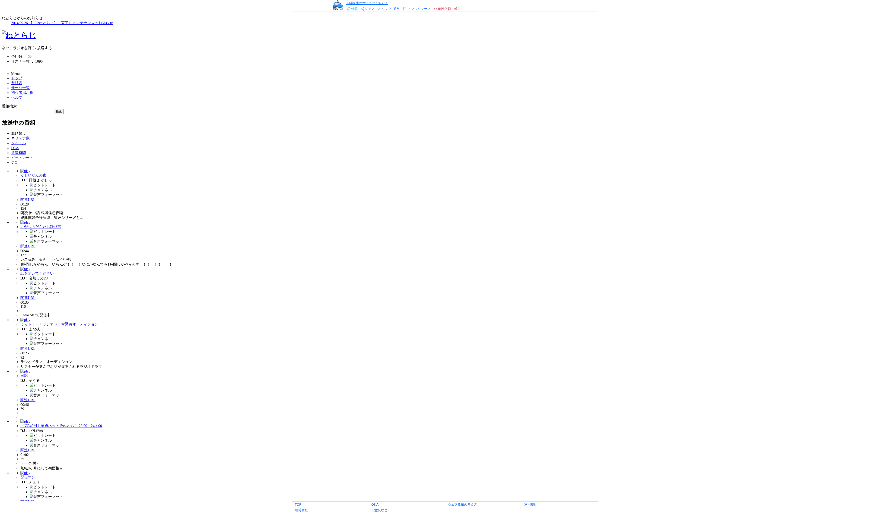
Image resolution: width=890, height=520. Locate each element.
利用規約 (530, 504)
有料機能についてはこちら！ (367, 3)
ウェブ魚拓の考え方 (462, 504)
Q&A (374, 504)
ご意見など (379, 510)
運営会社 (301, 510)
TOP (298, 504)
